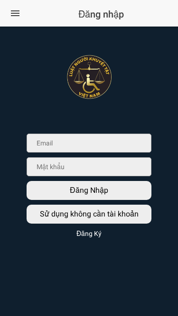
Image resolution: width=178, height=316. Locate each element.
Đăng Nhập (89, 190)
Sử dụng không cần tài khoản (89, 213)
